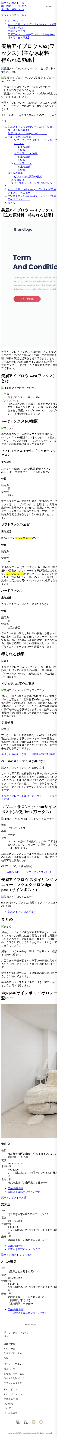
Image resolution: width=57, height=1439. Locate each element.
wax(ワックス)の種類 (19, 136)
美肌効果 (19, 180)
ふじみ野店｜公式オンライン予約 (27, 1312)
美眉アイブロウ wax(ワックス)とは (27, 133)
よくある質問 (10, 1413)
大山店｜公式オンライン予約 (24, 1191)
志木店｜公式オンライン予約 (24, 1249)
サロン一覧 (9, 1348)
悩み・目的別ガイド (14, 1378)
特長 (22, 150)
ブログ (7, 1408)
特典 (6, 1358)
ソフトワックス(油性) (26, 153)
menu (49, 6)
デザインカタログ (13, 1383)
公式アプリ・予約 (13, 1353)
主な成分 (25, 146)
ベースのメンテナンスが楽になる (33, 183)
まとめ (11, 202)
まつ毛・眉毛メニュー (15, 1374)
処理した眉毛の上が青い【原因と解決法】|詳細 (28, 754)
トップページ (15, 21)
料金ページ (9, 1369)
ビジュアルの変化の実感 (28, 176)
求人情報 (8, 1404)
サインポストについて (15, 1394)
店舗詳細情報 (15, 1188)
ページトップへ (30, 1324)
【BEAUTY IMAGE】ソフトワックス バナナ (26, 872)
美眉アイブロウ (16, 31)
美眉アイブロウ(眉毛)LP (21, 911)
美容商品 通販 (11, 1399)
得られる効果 (15, 173)
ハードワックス (23, 163)
